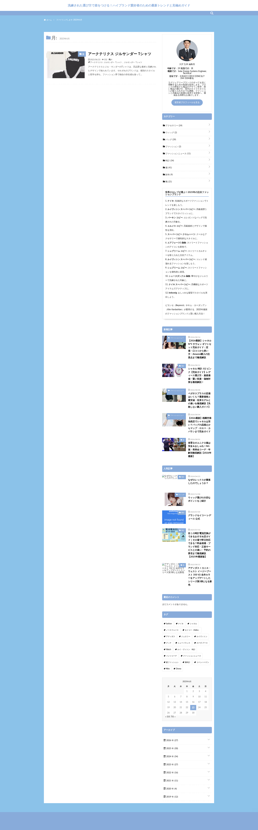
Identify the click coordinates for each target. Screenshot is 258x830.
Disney (178, 669)
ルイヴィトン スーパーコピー (181, 209)
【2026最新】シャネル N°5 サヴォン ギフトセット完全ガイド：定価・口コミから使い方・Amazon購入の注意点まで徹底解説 (199, 349)
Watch (168, 649)
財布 (169, 175)
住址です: (173, 76)
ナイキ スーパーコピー (179, 284)
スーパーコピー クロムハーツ (181, 234)
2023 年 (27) (172, 765)
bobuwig (173, 293)
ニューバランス (184, 643)
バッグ (170, 140)
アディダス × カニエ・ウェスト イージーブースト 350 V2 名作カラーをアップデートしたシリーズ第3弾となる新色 (200, 576)
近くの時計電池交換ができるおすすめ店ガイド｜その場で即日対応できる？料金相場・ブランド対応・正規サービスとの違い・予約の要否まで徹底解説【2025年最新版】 (199, 545)
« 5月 (167, 717)
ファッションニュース (178, 154)
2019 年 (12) (172, 797)
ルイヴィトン (201, 636)
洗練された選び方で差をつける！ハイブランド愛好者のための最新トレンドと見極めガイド (129, 5)
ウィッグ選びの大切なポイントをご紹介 (199, 499)
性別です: (185, 68)
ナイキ (171, 201)
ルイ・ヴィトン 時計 (186, 649)
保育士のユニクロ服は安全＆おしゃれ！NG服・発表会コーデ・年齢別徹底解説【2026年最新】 (199, 449)
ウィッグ (171, 133)
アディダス (170, 636)
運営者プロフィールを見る (187, 102)
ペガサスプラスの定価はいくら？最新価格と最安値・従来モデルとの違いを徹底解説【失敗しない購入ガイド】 (199, 400)
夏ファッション (172, 662)
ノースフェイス (172, 630)
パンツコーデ (171, 656)
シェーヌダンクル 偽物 (179, 276)
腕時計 (187, 662)
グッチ (168, 643)
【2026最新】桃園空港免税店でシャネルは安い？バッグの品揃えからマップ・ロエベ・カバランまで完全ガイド (199, 425)
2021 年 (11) (172, 781)
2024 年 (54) (172, 757)
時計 (169, 161)
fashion (169, 624)
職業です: (172, 71)
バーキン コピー (175, 218)
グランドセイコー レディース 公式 (199, 517)
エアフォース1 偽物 (177, 243)
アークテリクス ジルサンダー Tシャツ (119, 54)
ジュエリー (185, 636)
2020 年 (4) (171, 789)
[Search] (212, 13)
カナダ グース (202, 643)
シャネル (193, 624)
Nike (168, 669)
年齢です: (171, 68)
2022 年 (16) (172, 773)
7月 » (173, 717)
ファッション (173, 147)
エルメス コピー (175, 226)
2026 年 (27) (172, 740)
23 (193, 707)
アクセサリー (173, 126)
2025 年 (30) (172, 748)
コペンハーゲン (202, 662)
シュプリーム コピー (177, 251)
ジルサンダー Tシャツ (133, 62)
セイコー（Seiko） (192, 630)
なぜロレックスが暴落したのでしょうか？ (199, 481)
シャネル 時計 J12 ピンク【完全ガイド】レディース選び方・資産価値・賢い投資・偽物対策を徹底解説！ (199, 375)
